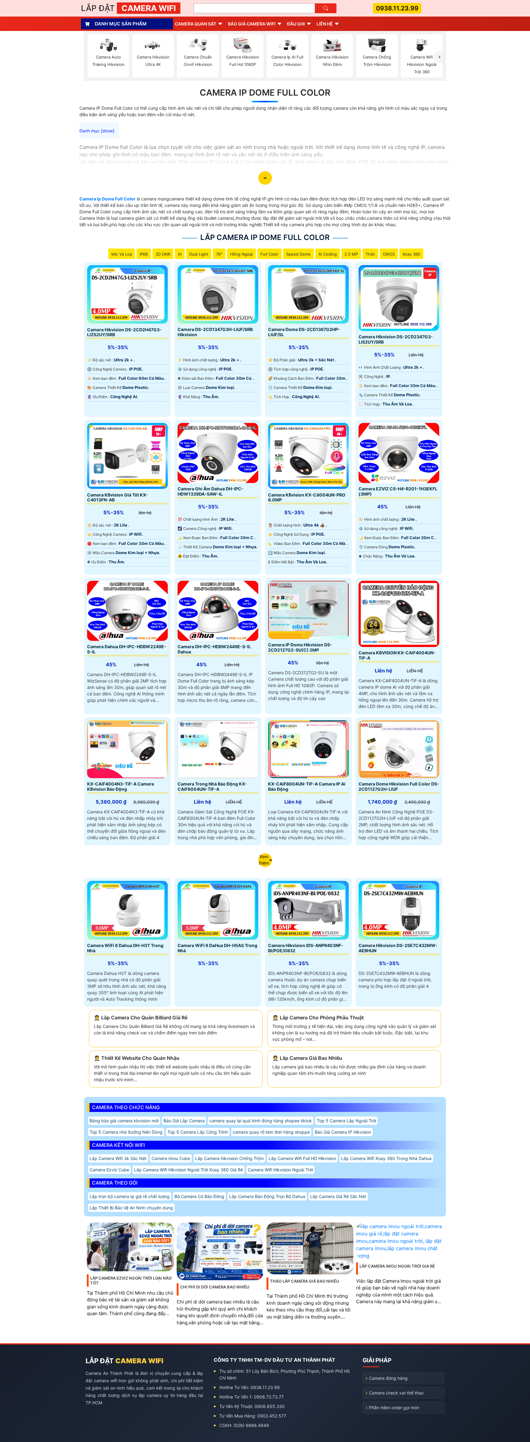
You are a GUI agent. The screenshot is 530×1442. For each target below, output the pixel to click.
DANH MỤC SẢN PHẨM (121, 24)
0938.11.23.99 (397, 8)
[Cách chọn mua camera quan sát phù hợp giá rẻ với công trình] (440, 57)
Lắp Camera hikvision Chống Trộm (229, 1158)
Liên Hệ (325, 23)
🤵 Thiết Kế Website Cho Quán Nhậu (136, 1058)
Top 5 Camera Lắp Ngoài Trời (346, 1120)
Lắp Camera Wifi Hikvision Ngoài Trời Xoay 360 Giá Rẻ (188, 1169)
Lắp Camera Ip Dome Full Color (265, 237)
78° (219, 254)
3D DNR (163, 254)
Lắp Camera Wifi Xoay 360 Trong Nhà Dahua (386, 1158)
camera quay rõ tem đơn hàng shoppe (271, 1132)
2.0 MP (351, 254)
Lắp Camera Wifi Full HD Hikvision (302, 1158)
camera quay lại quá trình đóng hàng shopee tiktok (260, 1120)
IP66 (144, 254)
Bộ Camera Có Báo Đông (199, 1196)
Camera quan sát (195, 23)
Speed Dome (298, 254)
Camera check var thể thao (396, 1392)
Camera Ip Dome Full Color (265, 92)
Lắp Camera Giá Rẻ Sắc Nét (338, 1196)
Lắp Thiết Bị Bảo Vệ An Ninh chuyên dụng (131, 1207)
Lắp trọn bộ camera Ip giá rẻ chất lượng (130, 1196)
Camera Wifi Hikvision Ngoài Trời (280, 1169)
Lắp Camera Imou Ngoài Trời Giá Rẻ (397, 1266)
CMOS (389, 254)
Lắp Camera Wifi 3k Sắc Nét (118, 1158)
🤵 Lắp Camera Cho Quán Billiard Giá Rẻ (140, 1017)
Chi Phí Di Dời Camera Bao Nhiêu (214, 1286)
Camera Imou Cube (171, 1158)
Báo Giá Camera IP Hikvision (343, 1132)
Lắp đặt (128, 8)
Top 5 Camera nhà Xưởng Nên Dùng (126, 1132)
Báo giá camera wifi (251, 23)
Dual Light (198, 254)
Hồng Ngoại (241, 254)
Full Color (269, 254)
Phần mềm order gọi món (394, 1407)
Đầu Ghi (296, 23)
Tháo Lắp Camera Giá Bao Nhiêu (304, 1281)
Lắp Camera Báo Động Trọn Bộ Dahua (267, 1196)
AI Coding (327, 254)
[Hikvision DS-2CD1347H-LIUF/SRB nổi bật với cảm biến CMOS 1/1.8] (218, 294)
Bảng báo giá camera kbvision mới (124, 1120)
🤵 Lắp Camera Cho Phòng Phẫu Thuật (318, 1017)
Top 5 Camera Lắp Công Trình (197, 1132)
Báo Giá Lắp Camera (184, 1120)
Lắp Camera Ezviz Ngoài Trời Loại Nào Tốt (131, 1280)
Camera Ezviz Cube (109, 1169)
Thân (370, 254)
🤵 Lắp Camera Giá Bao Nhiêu (307, 1058)
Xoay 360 (411, 254)
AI (180, 254)
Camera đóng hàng (388, 1378)
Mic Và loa (121, 254)
